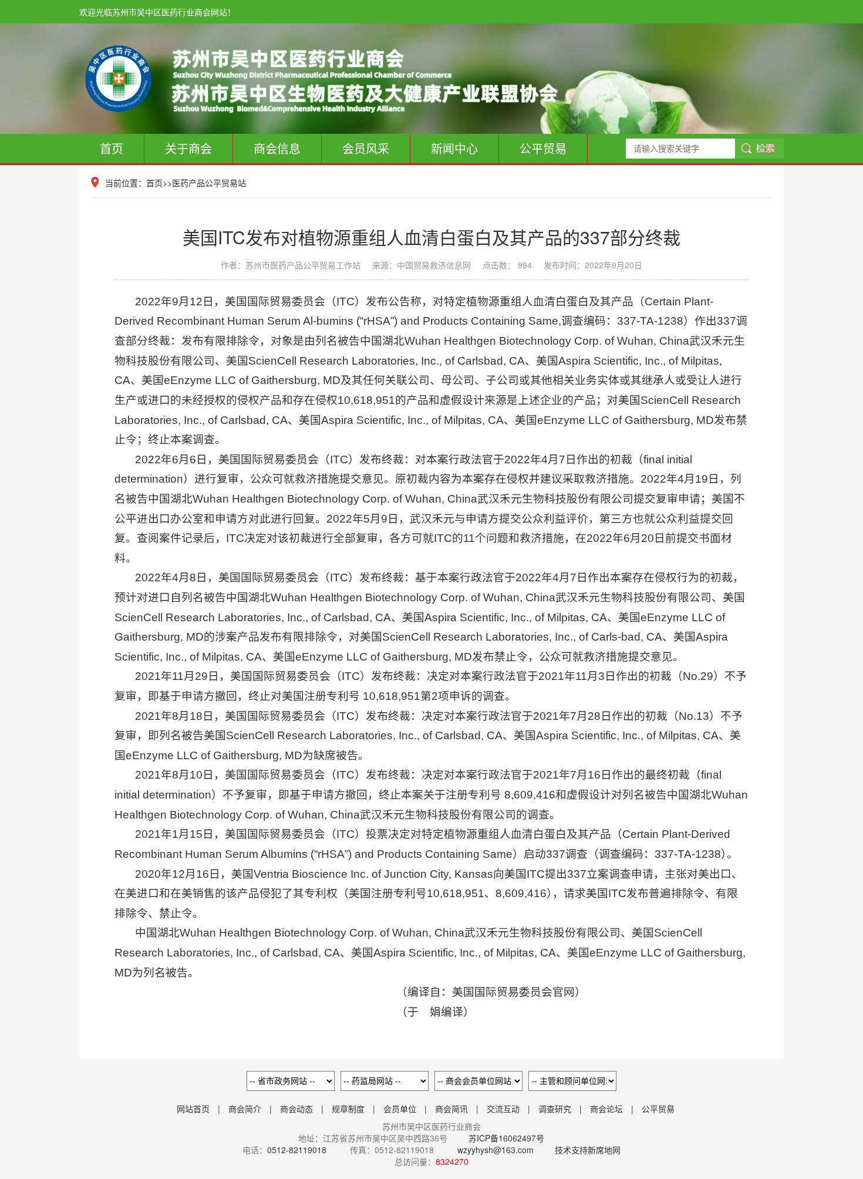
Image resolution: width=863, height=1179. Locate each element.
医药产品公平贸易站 (209, 182)
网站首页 (193, 1108)
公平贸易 (543, 148)
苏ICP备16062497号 (505, 1138)
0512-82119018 (296, 1150)
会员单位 (399, 1108)
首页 (111, 148)
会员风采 (365, 148)
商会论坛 (606, 1108)
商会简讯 (451, 1108)
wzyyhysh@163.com (495, 1150)
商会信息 (277, 148)
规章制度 (348, 1108)
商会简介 (244, 1108)
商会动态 (296, 1108)
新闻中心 (454, 148)
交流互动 (503, 1108)
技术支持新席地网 (588, 1150)
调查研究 (554, 1108)
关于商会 (188, 148)
